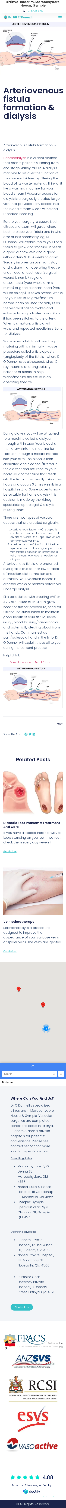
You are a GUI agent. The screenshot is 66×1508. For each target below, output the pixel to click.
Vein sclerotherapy (18, 921)
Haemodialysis (14, 158)
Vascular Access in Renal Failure (30, 662)
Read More (10, 851)
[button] (60, 17)
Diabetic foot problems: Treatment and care (31, 825)
